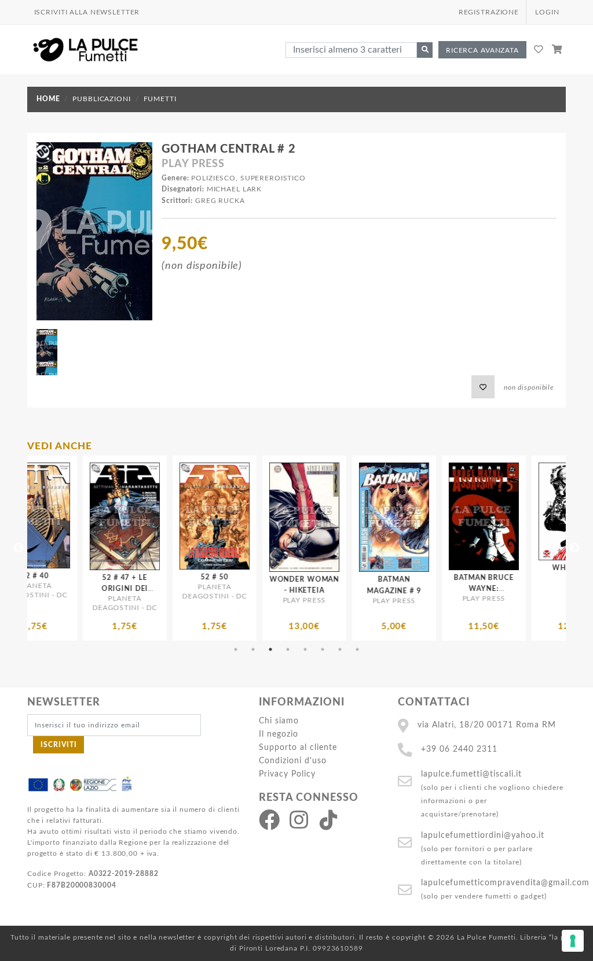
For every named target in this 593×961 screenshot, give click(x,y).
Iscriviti (59, 744)
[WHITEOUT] (497, 511)
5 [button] (305, 649)
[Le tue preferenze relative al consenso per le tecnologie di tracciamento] (573, 941)
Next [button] (574, 548)
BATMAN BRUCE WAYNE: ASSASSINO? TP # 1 (407, 588)
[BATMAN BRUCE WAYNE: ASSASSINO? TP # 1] (407, 516)
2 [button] (253, 649)
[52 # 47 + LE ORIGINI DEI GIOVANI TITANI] (48, 516)
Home (48, 98)
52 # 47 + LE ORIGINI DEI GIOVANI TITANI (49, 588)
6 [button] (322, 649)
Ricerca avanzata (482, 50)
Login (547, 12)
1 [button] (235, 649)
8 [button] (357, 649)
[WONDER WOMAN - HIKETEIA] (228, 517)
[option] (48, 548)
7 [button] (340, 649)
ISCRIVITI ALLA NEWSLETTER (87, 12)
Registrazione (489, 12)
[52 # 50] (138, 516)
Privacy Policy (287, 774)
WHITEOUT (497, 567)
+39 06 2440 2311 (459, 749)
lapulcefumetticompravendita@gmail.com (505, 882)
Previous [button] (18, 548)
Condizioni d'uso (293, 760)
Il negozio (278, 734)
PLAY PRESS (193, 164)
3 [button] (270, 649)
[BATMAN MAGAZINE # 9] (317, 517)
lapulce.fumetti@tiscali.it (471, 774)
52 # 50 (138, 577)
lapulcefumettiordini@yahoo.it (482, 835)
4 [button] (288, 649)
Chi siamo (279, 720)
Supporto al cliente (298, 747)
